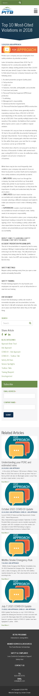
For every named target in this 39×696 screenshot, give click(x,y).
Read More (5, 481)
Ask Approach (7, 347)
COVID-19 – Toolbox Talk (11, 355)
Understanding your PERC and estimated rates (16, 463)
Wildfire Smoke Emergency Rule (17, 560)
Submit (8, 414)
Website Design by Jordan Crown (19, 692)
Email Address (10, 391)
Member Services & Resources (19, 643)
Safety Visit (19, 659)
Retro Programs (19, 634)
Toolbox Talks (7, 367)
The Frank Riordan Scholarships (19, 646)
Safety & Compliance (19, 653)
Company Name (10, 402)
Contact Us (19, 665)
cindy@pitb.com (19, 680)
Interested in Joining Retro (19, 637)
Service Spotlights (8, 363)
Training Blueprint (8, 372)
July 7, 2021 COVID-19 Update (16, 606)
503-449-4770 (19, 675)
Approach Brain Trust (9, 343)
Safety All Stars (7, 359)
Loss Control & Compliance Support (20, 656)
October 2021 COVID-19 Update (17, 509)
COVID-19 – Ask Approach (11, 351)
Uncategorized (7, 376)
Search (20, 2)
